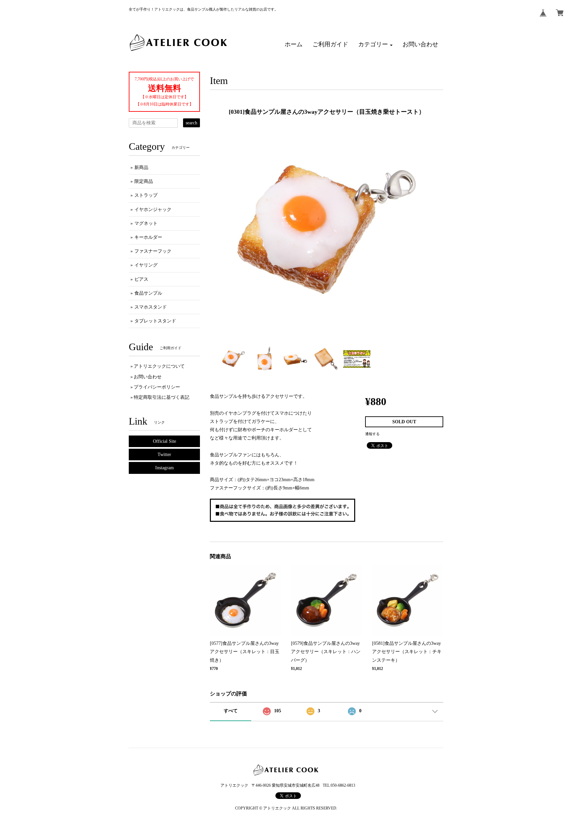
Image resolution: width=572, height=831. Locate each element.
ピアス (141, 279)
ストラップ (146, 195)
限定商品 (143, 181)
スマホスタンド (150, 307)
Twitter (164, 454)
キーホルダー (148, 237)
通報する (372, 434)
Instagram (164, 467)
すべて (231, 710)
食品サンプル (148, 293)
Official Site (164, 441)
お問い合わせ (148, 376)
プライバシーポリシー (157, 387)
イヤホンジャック (152, 209)
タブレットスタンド (155, 320)
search (191, 122)
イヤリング (146, 265)
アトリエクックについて (159, 366)
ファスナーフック (152, 251)
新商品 (141, 167)
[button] (375, 44)
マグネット (146, 223)
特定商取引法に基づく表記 (161, 397)
